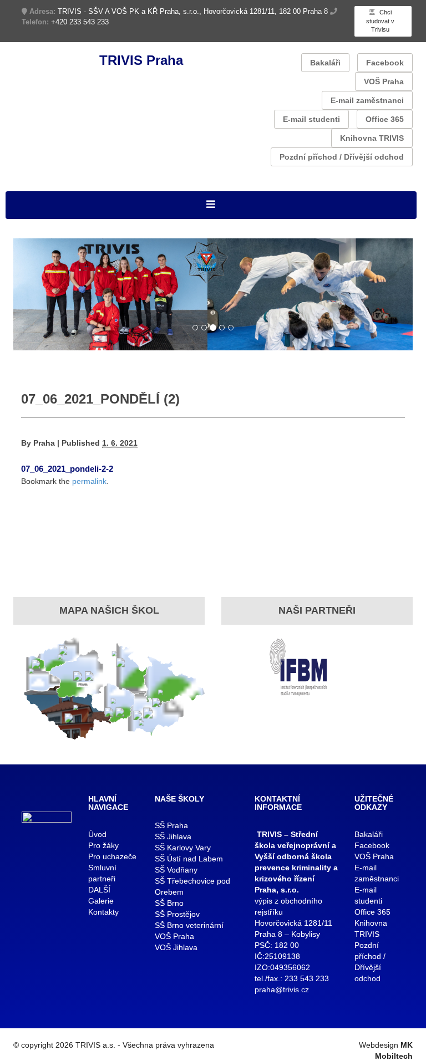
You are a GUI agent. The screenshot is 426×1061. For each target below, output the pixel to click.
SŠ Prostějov (177, 914)
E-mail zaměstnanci (367, 100)
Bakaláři (325, 62)
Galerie (101, 900)
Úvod (97, 834)
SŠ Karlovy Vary (183, 847)
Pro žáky (103, 845)
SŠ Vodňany (176, 869)
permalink (89, 481)
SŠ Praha (171, 825)
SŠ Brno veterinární (189, 925)
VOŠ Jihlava (176, 947)
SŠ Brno (169, 903)
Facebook (385, 62)
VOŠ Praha (384, 81)
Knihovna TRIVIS (372, 138)
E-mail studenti (311, 119)
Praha (44, 442)
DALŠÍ (99, 889)
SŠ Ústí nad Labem (189, 858)
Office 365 (385, 119)
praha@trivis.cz (282, 989)
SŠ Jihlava (173, 836)
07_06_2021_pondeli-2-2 (67, 468)
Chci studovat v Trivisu (380, 21)
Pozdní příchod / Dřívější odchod (342, 156)
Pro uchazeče (112, 856)
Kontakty (103, 911)
